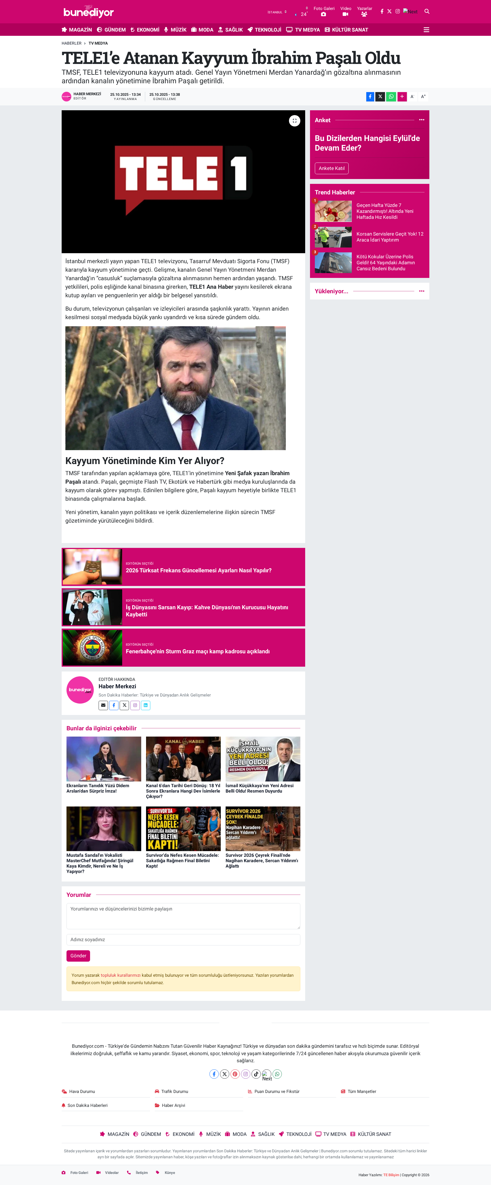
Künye (169, 1173)
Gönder (78, 956)
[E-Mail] (103, 705)
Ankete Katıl (332, 168)
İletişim (141, 1173)
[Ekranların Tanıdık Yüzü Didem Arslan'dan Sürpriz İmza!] (103, 759)
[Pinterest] (235, 1074)
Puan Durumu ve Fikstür (277, 1091)
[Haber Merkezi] (80, 690)
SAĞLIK (234, 30)
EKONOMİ (148, 30)
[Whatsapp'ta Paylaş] (391, 96)
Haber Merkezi (117, 686)
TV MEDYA (307, 30)
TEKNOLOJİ (268, 30)
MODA (206, 30)
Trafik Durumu (174, 1091)
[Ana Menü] (426, 29)
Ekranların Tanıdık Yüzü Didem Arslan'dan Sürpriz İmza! (97, 788)
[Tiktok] (256, 1074)
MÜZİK (178, 30)
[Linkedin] (145, 705)
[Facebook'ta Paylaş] (370, 96)
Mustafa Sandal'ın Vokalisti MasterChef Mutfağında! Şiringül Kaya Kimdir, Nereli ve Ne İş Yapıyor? (99, 863)
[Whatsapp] (277, 1074)
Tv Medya (98, 43)
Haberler (72, 43)
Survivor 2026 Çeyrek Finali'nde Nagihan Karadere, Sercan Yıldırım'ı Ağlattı (262, 861)
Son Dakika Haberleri (88, 1105)
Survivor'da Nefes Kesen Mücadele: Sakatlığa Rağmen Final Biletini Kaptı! (182, 861)
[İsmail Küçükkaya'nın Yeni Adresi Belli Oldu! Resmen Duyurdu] (263, 759)
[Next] (266, 1074)
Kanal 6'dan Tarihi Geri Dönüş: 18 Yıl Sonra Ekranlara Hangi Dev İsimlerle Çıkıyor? (183, 791)
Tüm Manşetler (362, 1091)
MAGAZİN (80, 30)
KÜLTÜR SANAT (350, 30)
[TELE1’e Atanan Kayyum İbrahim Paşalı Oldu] (183, 181)
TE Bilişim (391, 1175)
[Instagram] (135, 705)
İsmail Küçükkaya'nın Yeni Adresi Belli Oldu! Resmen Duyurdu (260, 788)
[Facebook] (113, 705)
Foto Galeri (79, 1173)
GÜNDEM (115, 30)
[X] (224, 1074)
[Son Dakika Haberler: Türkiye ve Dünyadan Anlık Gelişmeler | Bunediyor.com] (89, 11)
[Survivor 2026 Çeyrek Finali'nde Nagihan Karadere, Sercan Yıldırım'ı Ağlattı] (263, 828)
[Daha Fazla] (402, 96)
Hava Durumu (82, 1091)
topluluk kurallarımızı (121, 975)
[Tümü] (422, 120)
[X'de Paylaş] (380, 96)
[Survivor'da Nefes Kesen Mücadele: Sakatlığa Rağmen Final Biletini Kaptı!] (183, 828)
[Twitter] (124, 705)
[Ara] (427, 11)
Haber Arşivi (173, 1105)
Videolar (111, 1173)
